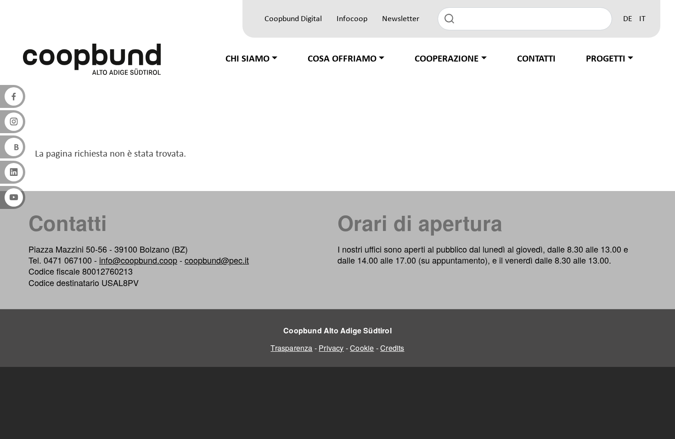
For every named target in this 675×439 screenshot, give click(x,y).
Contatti (536, 59)
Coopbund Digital (293, 19)
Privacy (331, 348)
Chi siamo (247, 59)
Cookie (362, 348)
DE (627, 19)
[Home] (92, 59)
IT (642, 19)
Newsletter (400, 19)
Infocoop (352, 19)
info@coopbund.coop (138, 260)
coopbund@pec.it (217, 260)
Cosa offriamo (342, 59)
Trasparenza (291, 348)
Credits (392, 348)
